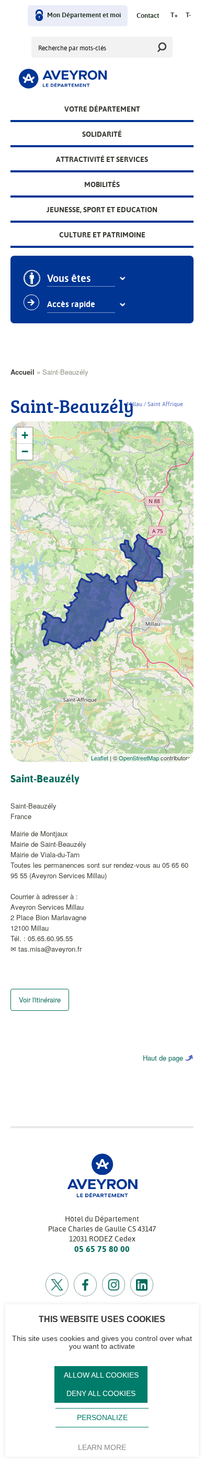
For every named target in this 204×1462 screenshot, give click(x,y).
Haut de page (163, 1058)
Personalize (102, 1418)
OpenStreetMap (139, 758)
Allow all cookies (101, 1375)
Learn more (102, 1447)
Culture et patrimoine (102, 235)
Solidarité (102, 134)
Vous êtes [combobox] (68, 279)
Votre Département (102, 109)
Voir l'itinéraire (40, 1000)
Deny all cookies (100, 1394)
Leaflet (99, 758)
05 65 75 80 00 (102, 1249)
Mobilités (102, 184)
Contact (148, 16)
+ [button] (24, 435)
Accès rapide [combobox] (71, 304)
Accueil (22, 372)
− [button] (24, 451)
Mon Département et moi (84, 15)
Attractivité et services (102, 159)
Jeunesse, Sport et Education (102, 209)
